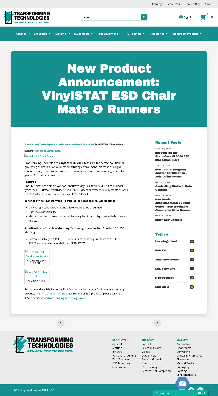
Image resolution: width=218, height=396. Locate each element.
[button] (207, 17)
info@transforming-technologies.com (63, 298)
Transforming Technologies (55, 293)
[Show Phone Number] (205, 393)
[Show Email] (200, 393)
